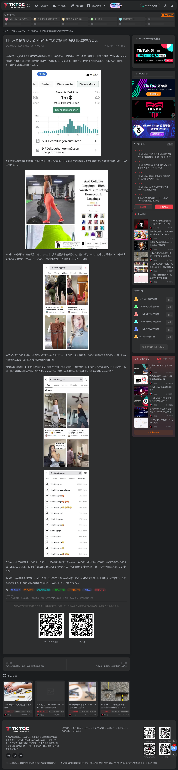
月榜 (171, 358)
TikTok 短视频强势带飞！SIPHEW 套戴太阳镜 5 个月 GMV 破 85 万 (154, 166)
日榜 (159, 358)
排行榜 (87, 728)
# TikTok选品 (84, 711)
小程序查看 (164, 206)
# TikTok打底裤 (59, 590)
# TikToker (87, 590)
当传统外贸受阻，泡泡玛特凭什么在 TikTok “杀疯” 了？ (161, 234)
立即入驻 (169, 14)
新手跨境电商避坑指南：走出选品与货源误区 (161, 243)
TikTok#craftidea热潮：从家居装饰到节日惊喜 (160, 276)
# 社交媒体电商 (74, 590)
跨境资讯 (13, 30)
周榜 (165, 358)
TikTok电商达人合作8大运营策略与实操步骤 (160, 377)
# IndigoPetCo (125, 711)
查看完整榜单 (154, 432)
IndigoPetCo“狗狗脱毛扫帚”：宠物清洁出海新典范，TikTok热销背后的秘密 (114, 707)
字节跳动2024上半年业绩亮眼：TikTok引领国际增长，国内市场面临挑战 (160, 411)
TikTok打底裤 (39, 56)
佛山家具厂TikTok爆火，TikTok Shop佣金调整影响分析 (50, 706)
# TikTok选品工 (20, 711)
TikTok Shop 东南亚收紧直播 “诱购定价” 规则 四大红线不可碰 (154, 177)
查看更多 (143, 206)
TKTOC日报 (43, 711)
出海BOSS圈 (98, 728)
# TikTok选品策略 (43, 590)
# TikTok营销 (28, 590)
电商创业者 (31, 60)
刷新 (171, 144)
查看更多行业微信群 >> (153, 347)
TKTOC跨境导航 (30, 763)
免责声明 (122, 728)
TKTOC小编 (38, 45)
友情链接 (77, 731)
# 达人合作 (115, 711)
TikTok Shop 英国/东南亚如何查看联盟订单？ (160, 399)
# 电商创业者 (100, 590)
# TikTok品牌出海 (96, 711)
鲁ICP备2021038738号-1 (47, 763)
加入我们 (77, 728)
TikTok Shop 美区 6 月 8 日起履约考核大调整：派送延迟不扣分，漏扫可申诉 (154, 155)
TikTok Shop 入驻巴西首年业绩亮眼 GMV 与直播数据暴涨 (153, 188)
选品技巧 (21, 30)
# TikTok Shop (54, 711)
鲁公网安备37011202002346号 (72, 763)
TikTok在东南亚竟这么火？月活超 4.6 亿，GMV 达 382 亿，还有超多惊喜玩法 (161, 223)
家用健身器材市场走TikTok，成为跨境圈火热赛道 (82, 706)
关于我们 (66, 728)
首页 (6, 30)
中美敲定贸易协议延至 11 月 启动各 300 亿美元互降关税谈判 (153, 199)
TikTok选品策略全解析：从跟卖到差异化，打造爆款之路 (161, 266)
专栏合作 (111, 728)
